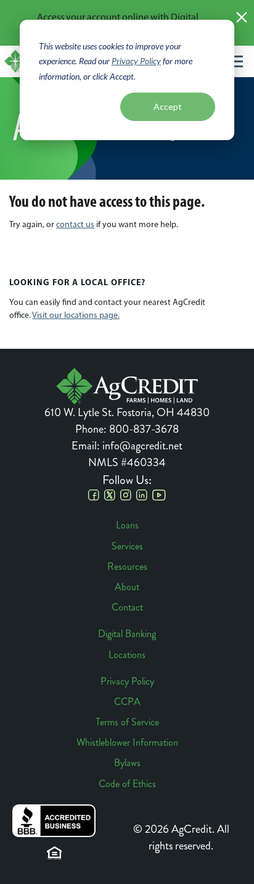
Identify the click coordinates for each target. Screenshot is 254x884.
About (127, 587)
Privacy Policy (136, 61)
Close (242, 17)
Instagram (125, 495)
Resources (127, 566)
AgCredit (127, 385)
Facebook (93, 495)
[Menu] (235, 61)
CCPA (127, 701)
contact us (75, 224)
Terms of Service (127, 722)
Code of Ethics (127, 784)
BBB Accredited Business (54, 820)
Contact (127, 607)
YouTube (159, 495)
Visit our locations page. (76, 315)
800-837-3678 (144, 429)
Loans (127, 525)
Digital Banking (127, 634)
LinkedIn (141, 495)
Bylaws (127, 763)
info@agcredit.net (142, 446)
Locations (127, 655)
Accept (168, 106)
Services (127, 546)
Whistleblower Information (127, 742)
